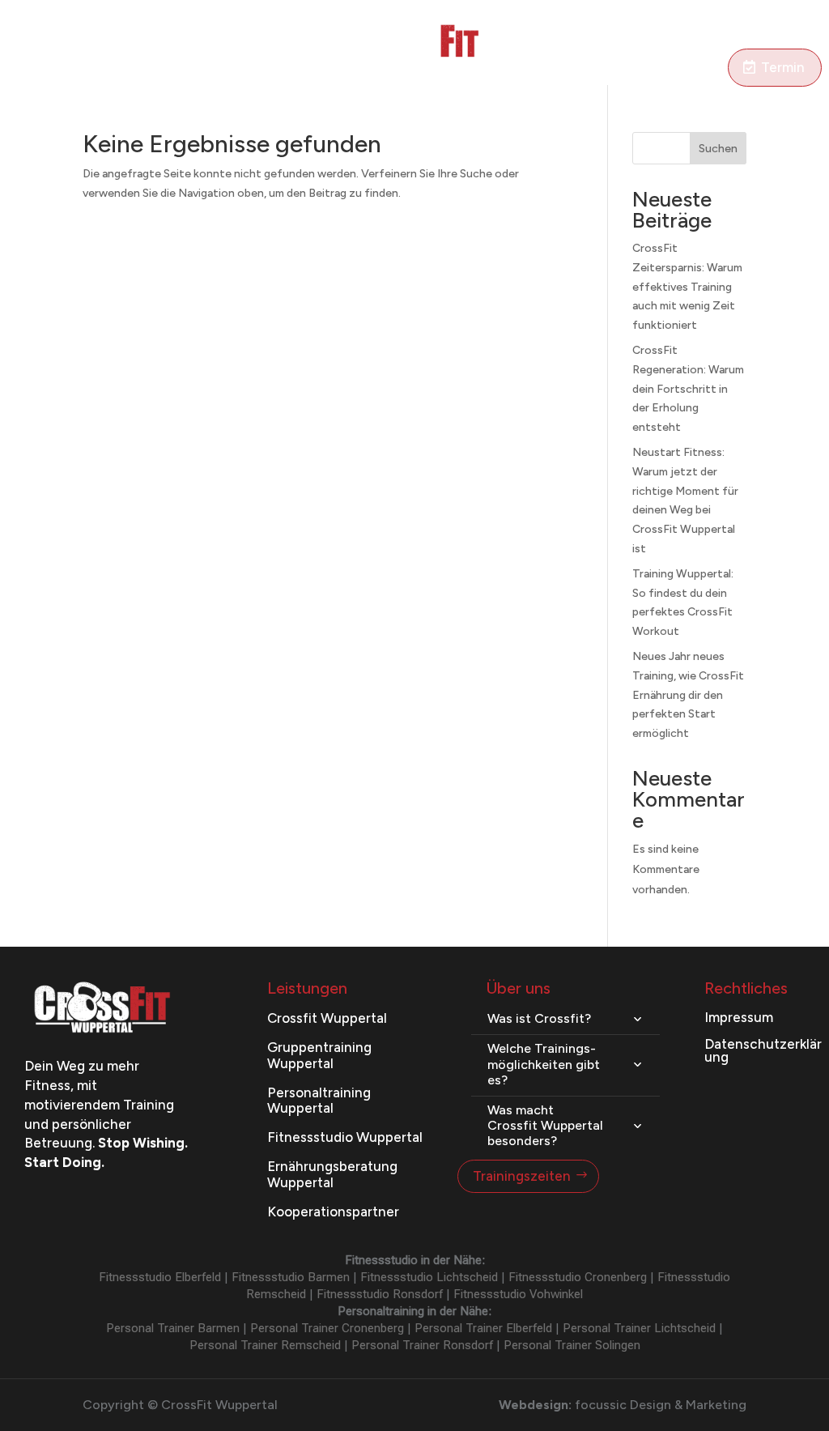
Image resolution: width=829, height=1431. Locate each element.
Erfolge (584, 50)
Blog (533, 50)
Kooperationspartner (333, 1211)
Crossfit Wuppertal (327, 1018)
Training (111, 50)
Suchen (718, 148)
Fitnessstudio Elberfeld (160, 1277)
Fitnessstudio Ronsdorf (380, 1294)
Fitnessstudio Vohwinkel (518, 1294)
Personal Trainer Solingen (572, 1345)
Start (56, 50)
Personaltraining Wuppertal (319, 1100)
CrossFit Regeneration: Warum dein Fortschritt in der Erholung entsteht (688, 388)
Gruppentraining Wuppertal (319, 1055)
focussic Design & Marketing (660, 1404)
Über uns (649, 50)
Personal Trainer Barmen (173, 1328)
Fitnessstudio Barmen (291, 1277)
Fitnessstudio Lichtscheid (429, 1277)
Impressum (738, 1017)
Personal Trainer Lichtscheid (639, 1328)
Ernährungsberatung (232, 50)
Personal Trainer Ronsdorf (422, 1345)
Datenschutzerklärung (763, 1050)
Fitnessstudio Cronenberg (577, 1277)
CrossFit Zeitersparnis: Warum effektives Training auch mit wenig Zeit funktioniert (687, 286)
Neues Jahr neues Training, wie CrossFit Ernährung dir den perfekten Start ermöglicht (688, 694)
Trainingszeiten (522, 1176)
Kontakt (652, 74)
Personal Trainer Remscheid (265, 1345)
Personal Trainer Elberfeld (483, 1328)
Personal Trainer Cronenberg (327, 1328)
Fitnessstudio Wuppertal (345, 1137)
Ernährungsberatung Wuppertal (332, 1174)
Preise (331, 50)
